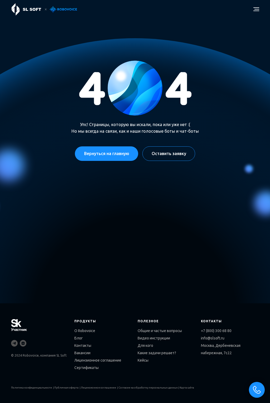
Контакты (82, 345)
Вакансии (82, 353)
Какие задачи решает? (157, 353)
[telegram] (14, 343)
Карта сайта (187, 387)
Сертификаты (86, 368)
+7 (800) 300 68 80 (216, 331)
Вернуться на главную (106, 153)
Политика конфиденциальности (31, 387)
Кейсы (143, 360)
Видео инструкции (154, 338)
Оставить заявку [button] (169, 153)
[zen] (23, 343)
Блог (78, 338)
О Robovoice (84, 331)
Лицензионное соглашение (97, 360)
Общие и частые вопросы (160, 331)
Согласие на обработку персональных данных (148, 387)
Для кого (145, 345)
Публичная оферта (66, 387)
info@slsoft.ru (212, 338)
